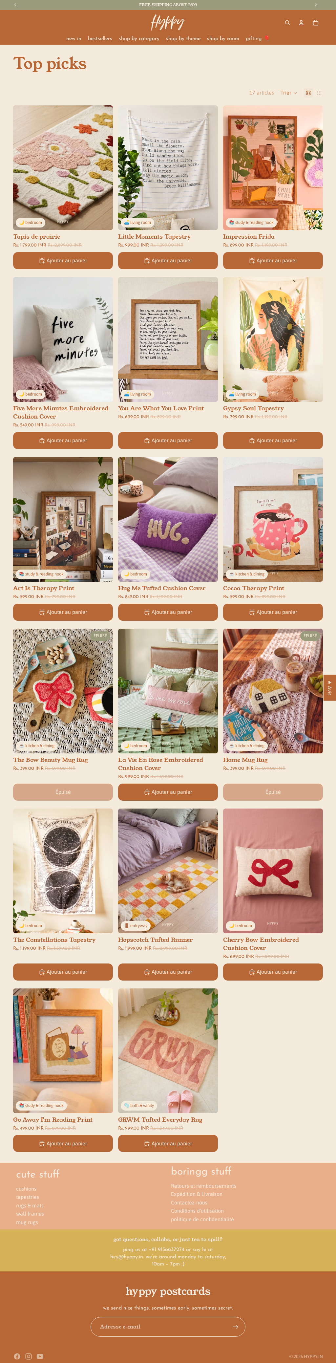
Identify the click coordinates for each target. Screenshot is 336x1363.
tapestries (27, 1197)
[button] (289, 93)
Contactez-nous (189, 1202)
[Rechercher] (287, 22)
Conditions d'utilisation (197, 1211)
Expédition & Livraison (196, 1194)
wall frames (30, 1214)
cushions (26, 1188)
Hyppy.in (313, 1356)
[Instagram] (28, 1356)
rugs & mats (30, 1205)
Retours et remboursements (203, 1185)
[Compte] (301, 22)
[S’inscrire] (235, 1327)
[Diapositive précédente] (23, 168)
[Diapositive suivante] (103, 168)
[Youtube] (40, 1356)
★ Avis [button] (330, 688)
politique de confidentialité (202, 1219)
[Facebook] (17, 1356)
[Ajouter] (103, 220)
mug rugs (27, 1222)
